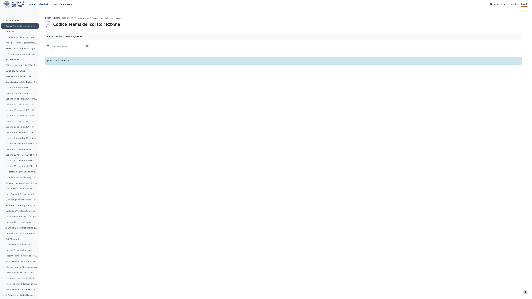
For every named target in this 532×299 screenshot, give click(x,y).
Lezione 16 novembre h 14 (18, 149)
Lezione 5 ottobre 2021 (17, 93)
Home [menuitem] (32, 4)
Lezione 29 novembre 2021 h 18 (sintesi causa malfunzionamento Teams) (21, 160)
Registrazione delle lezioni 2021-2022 (21, 82)
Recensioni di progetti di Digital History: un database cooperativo (21, 48)
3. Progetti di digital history (20, 295)
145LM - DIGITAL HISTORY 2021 (59, 18)
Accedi (524, 4)
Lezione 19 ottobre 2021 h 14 (20, 115)
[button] (497, 4)
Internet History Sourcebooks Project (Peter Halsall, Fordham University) (21, 233)
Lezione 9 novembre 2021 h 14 (21, 138)
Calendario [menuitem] (43, 4)
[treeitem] (20, 37)
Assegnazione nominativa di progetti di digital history (22, 53)
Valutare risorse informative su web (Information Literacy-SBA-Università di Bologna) (21, 188)
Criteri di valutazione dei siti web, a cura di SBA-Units (21, 182)
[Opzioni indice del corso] (36, 12)
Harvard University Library (18, 222)
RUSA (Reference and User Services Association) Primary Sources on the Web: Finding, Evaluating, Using (21, 216)
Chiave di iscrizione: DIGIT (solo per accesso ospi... (21, 65)
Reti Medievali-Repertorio (20, 244)
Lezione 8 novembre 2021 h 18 (21, 132)
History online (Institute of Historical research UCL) (21, 255)
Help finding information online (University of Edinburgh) (21, 194)
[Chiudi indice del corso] (3, 12)
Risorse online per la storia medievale (21, 261)
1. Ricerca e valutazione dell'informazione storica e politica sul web (21, 171)
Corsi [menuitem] (54, 4)
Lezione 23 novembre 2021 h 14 (21, 154)
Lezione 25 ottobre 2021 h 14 (20, 126)
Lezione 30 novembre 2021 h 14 (21, 166)
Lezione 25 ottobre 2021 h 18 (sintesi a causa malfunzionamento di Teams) (21, 121)
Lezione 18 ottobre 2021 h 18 (20, 110)
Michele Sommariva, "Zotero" (20, 76)
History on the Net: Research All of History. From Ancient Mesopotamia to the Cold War (21, 289)
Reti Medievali (12, 239)
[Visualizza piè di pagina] (525, 292)
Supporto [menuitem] (65, 4)
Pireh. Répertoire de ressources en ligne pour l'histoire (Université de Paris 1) (21, 283)
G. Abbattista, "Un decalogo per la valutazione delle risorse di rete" (21, 177)
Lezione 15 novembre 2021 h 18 (21, 143)
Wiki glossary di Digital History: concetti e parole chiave (21, 42)
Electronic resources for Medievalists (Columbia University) (21, 278)
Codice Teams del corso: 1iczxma (21, 26)
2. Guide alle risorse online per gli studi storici (21, 227)
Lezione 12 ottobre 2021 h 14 (20, 104)
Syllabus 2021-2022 (15, 70)
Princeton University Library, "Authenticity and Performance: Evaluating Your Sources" (21, 205)
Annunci (10, 31)
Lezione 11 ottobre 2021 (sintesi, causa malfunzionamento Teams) (21, 98)
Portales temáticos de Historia (20, 272)
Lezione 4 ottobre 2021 (17, 87)
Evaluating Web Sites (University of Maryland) (21, 210)
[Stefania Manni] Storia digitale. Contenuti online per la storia (21, 267)
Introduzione (12, 20)
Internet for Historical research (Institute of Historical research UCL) (21, 250)
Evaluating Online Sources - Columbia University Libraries (21, 199)
